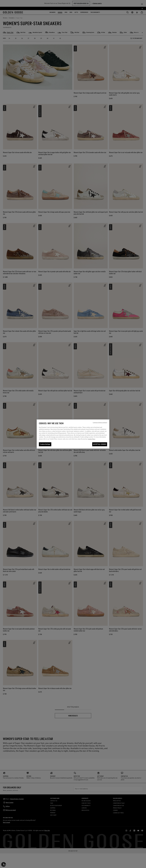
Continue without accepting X (100, 422)
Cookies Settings (45, 444)
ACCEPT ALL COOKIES (99, 444)
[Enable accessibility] (3, 864)
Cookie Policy (91, 439)
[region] (73, 434)
